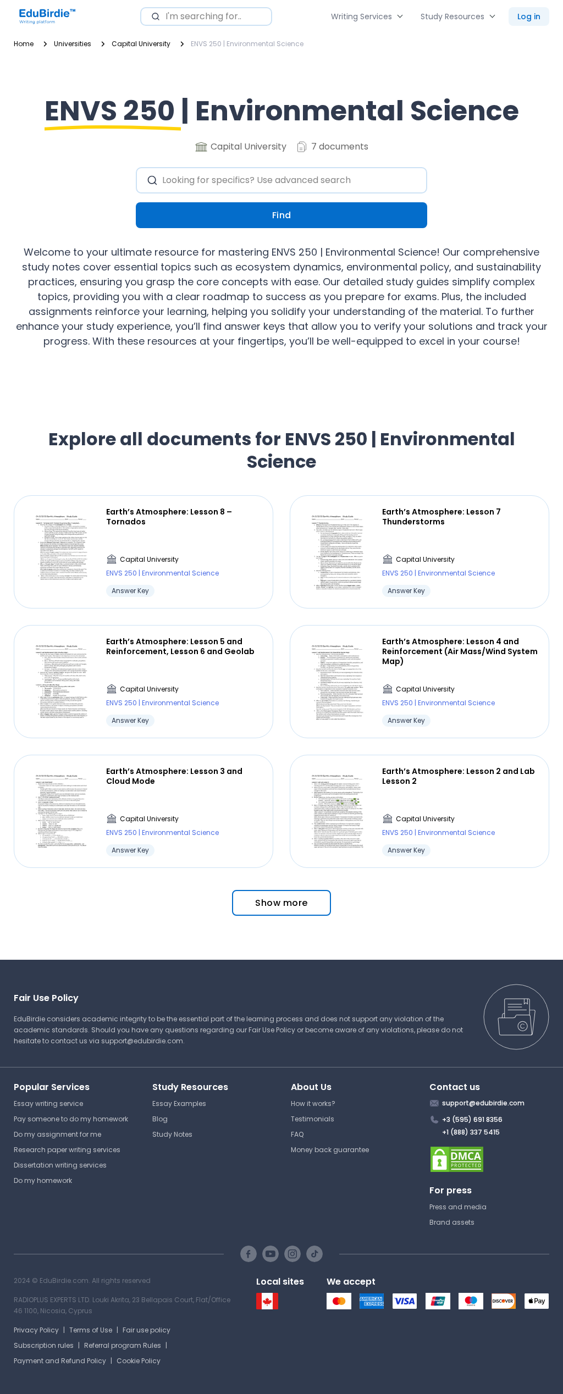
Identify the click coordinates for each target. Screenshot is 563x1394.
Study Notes (172, 1134)
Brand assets (451, 1222)
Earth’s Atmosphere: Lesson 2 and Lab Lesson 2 (458, 776)
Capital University (149, 559)
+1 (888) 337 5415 (471, 1132)
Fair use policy (146, 1330)
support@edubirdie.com (142, 1041)
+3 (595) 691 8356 (472, 1119)
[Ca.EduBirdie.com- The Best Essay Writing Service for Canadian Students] (267, 1307)
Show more (281, 903)
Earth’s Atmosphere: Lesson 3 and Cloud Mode (174, 776)
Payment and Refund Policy (60, 1360)
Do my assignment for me (57, 1134)
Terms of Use (90, 1330)
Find (281, 215)
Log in (528, 16)
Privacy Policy (36, 1330)
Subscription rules (44, 1345)
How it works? (313, 1103)
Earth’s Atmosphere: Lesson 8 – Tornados (169, 517)
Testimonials (312, 1119)
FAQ (297, 1134)
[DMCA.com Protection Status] (489, 1159)
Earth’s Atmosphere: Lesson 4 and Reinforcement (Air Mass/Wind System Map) (460, 652)
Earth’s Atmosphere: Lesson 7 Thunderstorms (441, 517)
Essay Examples (179, 1103)
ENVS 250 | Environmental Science (162, 573)
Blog (160, 1119)
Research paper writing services (67, 1149)
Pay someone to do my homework (71, 1119)
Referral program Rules (122, 1345)
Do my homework (43, 1180)
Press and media (458, 1207)
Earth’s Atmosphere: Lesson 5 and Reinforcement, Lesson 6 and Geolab (180, 646)
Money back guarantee (330, 1149)
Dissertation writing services (60, 1165)
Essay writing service (48, 1103)
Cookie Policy (139, 1360)
